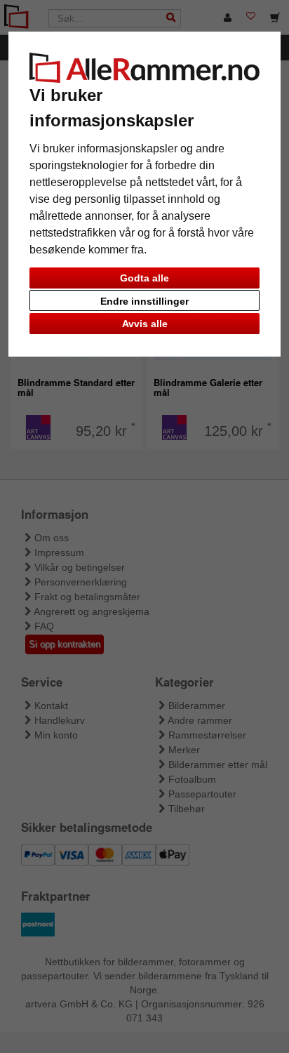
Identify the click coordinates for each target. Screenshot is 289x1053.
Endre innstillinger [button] (144, 301)
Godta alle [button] (144, 278)
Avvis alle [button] (145, 323)
